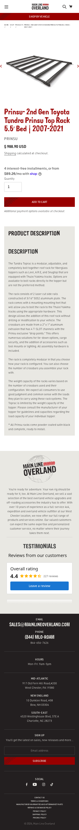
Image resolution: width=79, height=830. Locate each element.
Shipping (10, 153)
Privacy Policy (39, 811)
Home (6, 25)
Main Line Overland (44, 823)
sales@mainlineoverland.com (39, 625)
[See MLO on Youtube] (35, 785)
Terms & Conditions (39, 801)
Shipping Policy (39, 814)
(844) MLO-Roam (39, 637)
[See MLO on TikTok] (51, 785)
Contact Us (39, 797)
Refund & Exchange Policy (40, 808)
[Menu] (7, 6)
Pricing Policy (39, 818)
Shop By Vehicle (39, 16)
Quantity (9, 178)
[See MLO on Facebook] (26, 785)
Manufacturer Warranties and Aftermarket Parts (39, 804)
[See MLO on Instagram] (43, 785)
